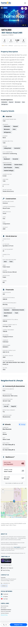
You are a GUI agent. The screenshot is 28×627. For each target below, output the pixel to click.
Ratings (23, 424)
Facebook (5, 594)
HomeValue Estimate (6, 609)
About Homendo (4, 606)
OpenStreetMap (18, 517)
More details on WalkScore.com (13, 483)
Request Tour (18, 625)
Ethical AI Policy (4, 615)
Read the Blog (6, 570)
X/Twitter (5, 596)
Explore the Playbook (7, 568)
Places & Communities (6, 611)
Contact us (4, 585)
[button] (14, 501)
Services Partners (5, 613)
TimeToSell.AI (17, 547)
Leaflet (12, 517)
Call (6, 625)
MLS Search (3, 607)
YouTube (5, 599)
